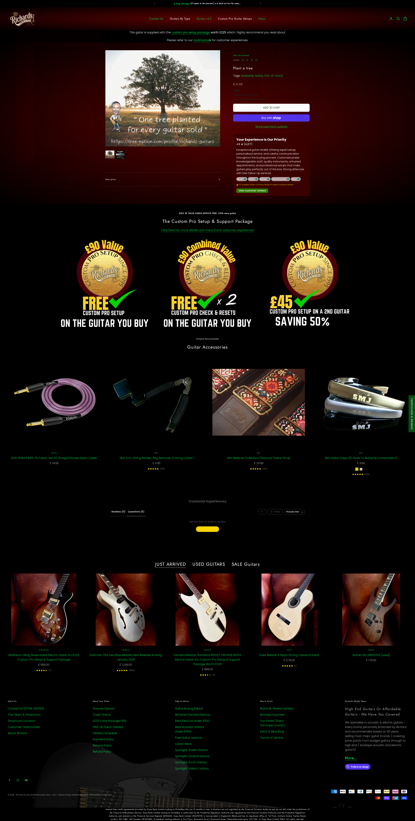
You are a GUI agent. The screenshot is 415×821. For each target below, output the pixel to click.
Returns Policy (102, 745)
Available (247, 76)
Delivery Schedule (105, 733)
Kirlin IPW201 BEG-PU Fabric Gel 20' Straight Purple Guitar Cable (54, 458)
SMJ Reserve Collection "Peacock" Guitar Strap (258, 458)
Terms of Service (271, 738)
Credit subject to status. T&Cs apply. (250, 99)
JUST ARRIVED (170, 564)
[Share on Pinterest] (252, 60)
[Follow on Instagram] (17, 780)
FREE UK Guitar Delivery (108, 727)
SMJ (156, 453)
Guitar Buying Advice (189, 708)
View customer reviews (252, 190)
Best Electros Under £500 (192, 721)
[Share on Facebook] (243, 60)
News (262, 19)
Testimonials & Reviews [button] (412, 414)
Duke (289, 650)
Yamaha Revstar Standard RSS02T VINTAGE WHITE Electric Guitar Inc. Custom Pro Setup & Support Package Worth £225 (207, 659)
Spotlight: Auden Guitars (191, 750)
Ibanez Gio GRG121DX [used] (371, 655)
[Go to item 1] (109, 154)
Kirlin (54, 453)
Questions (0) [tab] (136, 511)
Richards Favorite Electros (192, 715)
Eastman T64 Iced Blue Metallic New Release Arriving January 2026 (126, 657)
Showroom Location (21, 721)
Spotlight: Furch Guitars (191, 762)
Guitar (259, 76)
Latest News (183, 744)
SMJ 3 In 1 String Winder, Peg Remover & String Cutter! (156, 458)
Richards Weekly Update (276, 708)
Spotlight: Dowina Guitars (192, 756)
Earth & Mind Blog (272, 731)
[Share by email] (256, 60)
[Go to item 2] (120, 154)
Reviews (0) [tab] (118, 511)
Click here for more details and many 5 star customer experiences (207, 230)
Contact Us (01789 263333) (26, 708)
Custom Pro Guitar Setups (235, 19)
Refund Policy (102, 752)
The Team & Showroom (24, 715)
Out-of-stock (273, 76)
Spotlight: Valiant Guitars (192, 768)
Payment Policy (103, 739)
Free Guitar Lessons (188, 738)
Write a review (207, 529)
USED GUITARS (208, 564)
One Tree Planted (241, 55)
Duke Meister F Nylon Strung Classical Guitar (289, 655)
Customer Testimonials (24, 727)
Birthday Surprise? (272, 715)
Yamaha (207, 650)
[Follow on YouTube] (26, 780)
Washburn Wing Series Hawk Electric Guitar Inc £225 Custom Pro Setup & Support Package (43, 657)
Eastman (126, 650)
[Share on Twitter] (247, 60)
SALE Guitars (246, 564)
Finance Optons (104, 708)
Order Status (101, 715)
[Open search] (262, 512)
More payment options (271, 127)
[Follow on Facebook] (9, 780)
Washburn (44, 650)
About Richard (17, 733)
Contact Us (156, 19)
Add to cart (271, 108)
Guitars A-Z (204, 19)
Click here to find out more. (246, 95)
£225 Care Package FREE (109, 721)
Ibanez (371, 650)
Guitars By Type (180, 19)
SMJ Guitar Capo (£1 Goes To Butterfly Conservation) (361, 458)
